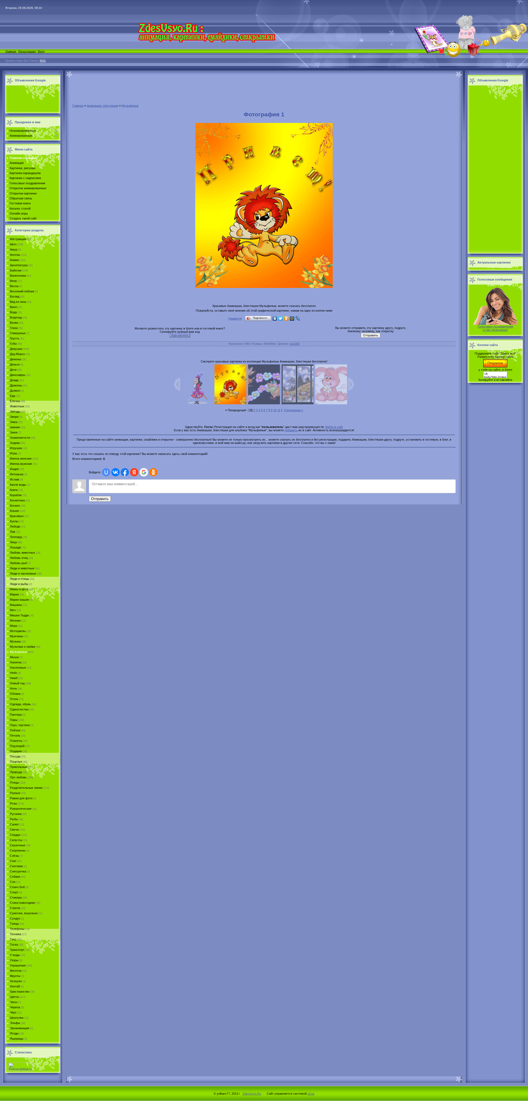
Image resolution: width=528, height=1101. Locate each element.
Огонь (14, 699)
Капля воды (18, 484)
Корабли (15, 495)
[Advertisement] (31, 99)
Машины (16, 604)
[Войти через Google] (143, 472)
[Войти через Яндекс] (134, 472)
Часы (13, 1002)
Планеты (16, 740)
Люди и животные (22, 568)
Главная (11, 51)
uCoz (311, 1093)
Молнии (15, 620)
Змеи (13, 432)
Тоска (14, 944)
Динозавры (17, 375)
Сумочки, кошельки (23, 913)
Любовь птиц (19, 557)
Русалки (15, 814)
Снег (13, 861)
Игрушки (16, 448)
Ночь (13, 688)
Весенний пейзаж (22, 291)
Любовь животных (22, 552)
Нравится (235, 318)
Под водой (17, 746)
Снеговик (16, 866)
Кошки (14, 510)
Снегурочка (18, 871)
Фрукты (15, 976)
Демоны (15, 359)
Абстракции (18, 239)
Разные (15, 793)
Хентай (15, 986)
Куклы (14, 521)
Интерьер (16, 474)
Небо (13, 672)
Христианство (19, 991)
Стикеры (16, 897)
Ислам (14, 479)
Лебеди (15, 526)
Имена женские (21, 458)
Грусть (14, 338)
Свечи (14, 829)
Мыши (14, 657)
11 (278, 410)
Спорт (14, 892)
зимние (15, 427)
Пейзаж (15, 730)
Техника (15, 934)
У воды (15, 955)
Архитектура (19, 265)
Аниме (14, 260)
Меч (13, 610)
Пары (14, 719)
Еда (12, 395)
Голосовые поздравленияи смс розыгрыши (495, 328)
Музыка (15, 641)
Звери (14, 416)
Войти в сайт (334, 427)
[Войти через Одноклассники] (153, 472)
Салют (14, 824)
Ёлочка (15, 401)
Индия (14, 469)
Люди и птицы (19, 578)
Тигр (13, 939)
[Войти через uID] (106, 472)
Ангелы (15, 254)
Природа (16, 772)
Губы (13, 343)
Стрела (15, 908)
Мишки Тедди (19, 615)
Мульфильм (18, 652)
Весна (14, 286)
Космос (15, 505)
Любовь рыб (18, 563)
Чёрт (13, 1012)
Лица (13, 542)
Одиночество (19, 709)
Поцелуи (16, 761)
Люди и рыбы (19, 584)
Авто (13, 244)
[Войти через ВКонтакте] (115, 472)
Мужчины (16, 636)
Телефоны (17, 928)
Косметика (17, 500)
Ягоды (14, 1033)
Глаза (14, 328)
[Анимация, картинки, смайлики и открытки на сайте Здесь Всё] (206, 41)
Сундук (15, 918)
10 (275, 410)
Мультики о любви (22, 646)
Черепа (15, 1007)
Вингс (14, 307)
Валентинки (18, 275)
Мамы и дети (19, 589)
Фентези (15, 970)
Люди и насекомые (23, 573)
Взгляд (14, 296)
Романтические (21, 808)
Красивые (17, 516)
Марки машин (19, 599)
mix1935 (294, 343)
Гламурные (18, 333)
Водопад (16, 317)
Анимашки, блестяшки (102, 105)
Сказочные (17, 845)
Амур (13, 249)
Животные (17, 406)
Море (13, 625)
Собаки (15, 876)
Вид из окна (18, 301)
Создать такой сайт (23, 218)
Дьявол (15, 390)
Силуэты (16, 840)
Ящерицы (16, 1038)
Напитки (15, 662)
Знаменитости (20, 437)
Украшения (18, 965)
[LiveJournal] (298, 318)
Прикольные (18, 766)
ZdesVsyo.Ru (252, 1093)
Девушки (16, 348)
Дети (13, 369)
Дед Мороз (17, 354)
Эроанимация (19, 1028)
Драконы (16, 385)
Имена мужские (21, 463)
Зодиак (15, 442)
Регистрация (26, 51)
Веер (13, 280)
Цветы (14, 996)
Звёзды (15, 411)
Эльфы (15, 1023)
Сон (12, 881)
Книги (14, 490)
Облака (15, 693)
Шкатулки (16, 1017)
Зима (13, 422)
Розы (13, 803)
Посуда (15, 756)
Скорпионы (18, 850)
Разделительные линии (26, 787)
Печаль (15, 735)
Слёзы (14, 855)
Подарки (16, 751)
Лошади (15, 547)
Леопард (16, 537)
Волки (14, 322)
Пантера (16, 714)
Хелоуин (16, 981)
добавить (291, 430)
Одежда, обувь (20, 704)
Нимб (14, 678)
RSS (43, 60)
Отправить (100, 499)
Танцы (14, 923)
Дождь (14, 380)
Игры (13, 453)
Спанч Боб (17, 887)
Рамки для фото (21, 798)
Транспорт (17, 949)
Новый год (17, 683)
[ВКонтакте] (275, 318)
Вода (13, 312)
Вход (41, 51)
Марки (14, 594)
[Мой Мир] (292, 318)
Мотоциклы (18, 631)
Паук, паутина (20, 725)
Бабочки (15, 270)
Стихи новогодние (22, 902)
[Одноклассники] (286, 318)
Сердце (15, 834)
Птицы (14, 782)
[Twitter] (281, 318)
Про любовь (18, 777)
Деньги (15, 364)
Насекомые (18, 667)
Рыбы (14, 819)
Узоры (14, 960)
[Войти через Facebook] (125, 472)
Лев (12, 531)
